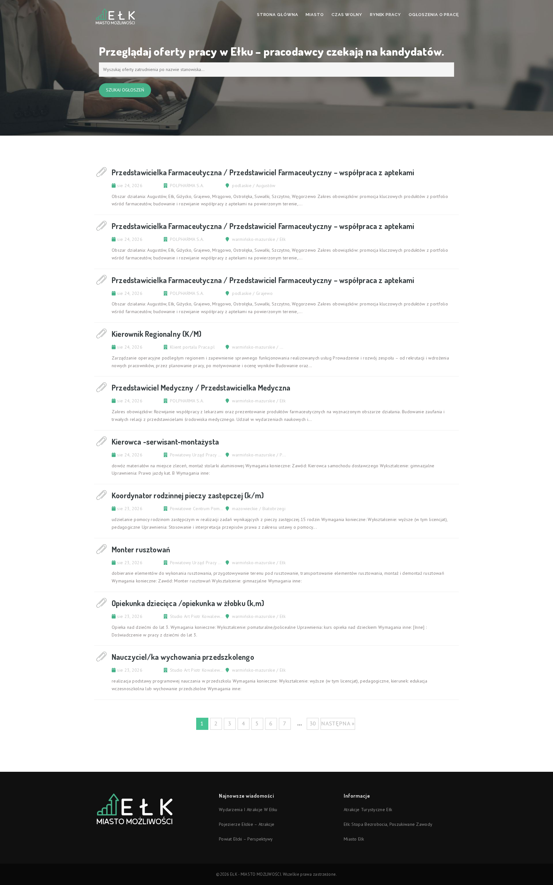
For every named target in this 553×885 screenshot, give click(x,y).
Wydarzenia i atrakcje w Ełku (248, 809)
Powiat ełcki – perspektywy (246, 839)
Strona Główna (277, 14)
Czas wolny (347, 14)
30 (312, 723)
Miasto (315, 14)
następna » (338, 723)
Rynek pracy (385, 14)
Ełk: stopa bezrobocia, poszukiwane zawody (388, 824)
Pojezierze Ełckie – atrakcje (246, 824)
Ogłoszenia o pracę (434, 14)
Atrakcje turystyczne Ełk (368, 809)
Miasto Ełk (354, 839)
